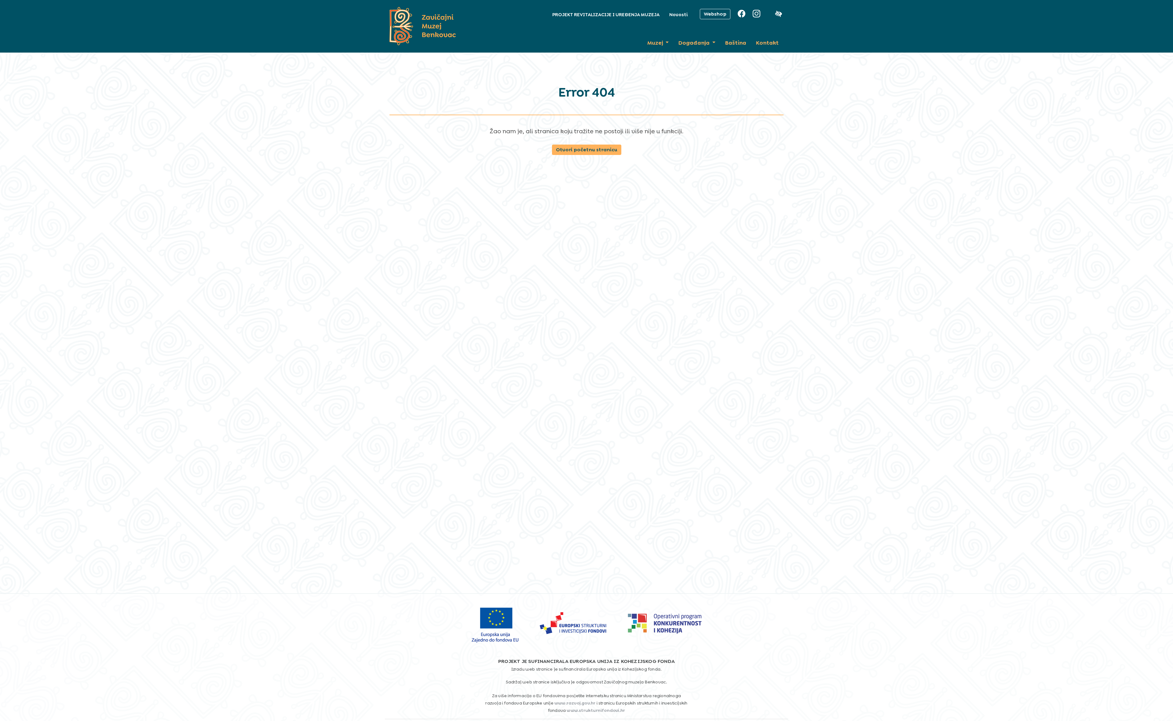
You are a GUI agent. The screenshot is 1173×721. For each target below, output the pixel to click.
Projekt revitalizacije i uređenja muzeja (606, 15)
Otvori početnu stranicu (586, 149)
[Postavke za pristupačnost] (779, 13)
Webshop (715, 14)
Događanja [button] (694, 42)
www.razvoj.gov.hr (574, 703)
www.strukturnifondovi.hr (596, 710)
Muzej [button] (655, 42)
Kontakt (767, 42)
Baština (735, 42)
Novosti (678, 15)
